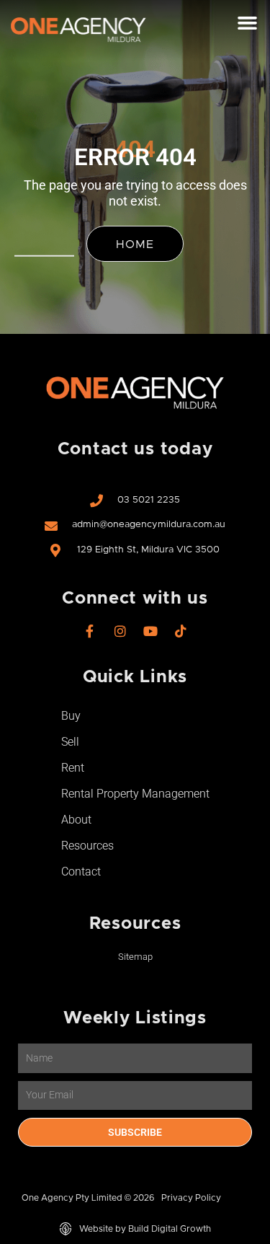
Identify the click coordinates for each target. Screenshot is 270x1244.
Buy (71, 716)
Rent (72, 768)
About (76, 819)
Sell (70, 742)
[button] (248, 23)
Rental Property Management (135, 793)
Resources (87, 845)
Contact (81, 871)
